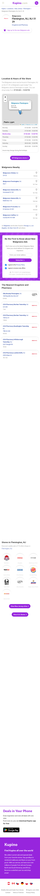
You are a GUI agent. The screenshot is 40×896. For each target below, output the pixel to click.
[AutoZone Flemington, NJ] (7, 595)
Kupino (4, 8)
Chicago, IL (27, 225)
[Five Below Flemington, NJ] (20, 571)
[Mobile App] (11, 830)
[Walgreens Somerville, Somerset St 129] (20, 191)
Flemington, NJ (7, 548)
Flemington (26, 8)
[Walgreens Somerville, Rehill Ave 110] (20, 199)
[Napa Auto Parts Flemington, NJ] (33, 583)
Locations (10, 8)
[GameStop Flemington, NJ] (7, 571)
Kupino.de (22, 883)
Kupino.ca (13, 883)
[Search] (36, 3)
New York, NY (14, 228)
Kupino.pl (26, 883)
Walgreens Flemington (19, 103)
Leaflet (22, 124)
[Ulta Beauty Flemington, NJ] (20, 583)
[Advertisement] (20, 55)
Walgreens (6, 225)
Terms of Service (18, 892)
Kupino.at (8, 883)
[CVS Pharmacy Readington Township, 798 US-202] (20, 330)
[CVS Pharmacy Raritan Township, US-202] (20, 307)
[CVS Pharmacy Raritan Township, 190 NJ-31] (20, 318)
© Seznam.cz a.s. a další (31, 124)
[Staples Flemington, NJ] (20, 559)
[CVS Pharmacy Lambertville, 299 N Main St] (20, 355)
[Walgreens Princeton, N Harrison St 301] (20, 207)
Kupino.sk (31, 883)
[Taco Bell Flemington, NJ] (7, 583)
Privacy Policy (20, 265)
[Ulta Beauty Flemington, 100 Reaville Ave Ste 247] (20, 296)
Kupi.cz (17, 883)
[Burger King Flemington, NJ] (33, 571)
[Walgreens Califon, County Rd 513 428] (20, 216)
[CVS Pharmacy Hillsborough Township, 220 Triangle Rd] (20, 343)
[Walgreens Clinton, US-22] (20, 174)
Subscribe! (19, 260)
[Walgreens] (6, 19)
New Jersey (18, 8)
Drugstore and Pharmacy (20, 25)
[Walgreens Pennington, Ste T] (20, 182)
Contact (7, 892)
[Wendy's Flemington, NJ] (7, 559)
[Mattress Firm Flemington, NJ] (33, 559)
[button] (17, 30)
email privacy (26, 272)
